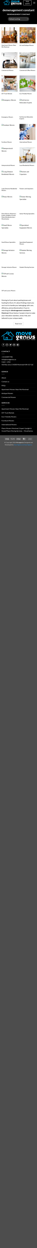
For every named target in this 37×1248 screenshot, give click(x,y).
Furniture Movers (7, 142)
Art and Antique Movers (27, 45)
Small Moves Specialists (9, 242)
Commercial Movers (7, 70)
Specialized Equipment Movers (26, 243)
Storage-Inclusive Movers (9, 267)
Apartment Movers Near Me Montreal (9, 46)
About (4, 378)
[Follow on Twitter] (10, 344)
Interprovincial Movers (8, 165)
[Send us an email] (14, 344)
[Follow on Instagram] (7, 344)
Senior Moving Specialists (27, 213)
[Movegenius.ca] (12, 2)
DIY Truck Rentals (7, 93)
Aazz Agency (28, 445)
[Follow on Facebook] (3, 344)
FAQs (4, 385)
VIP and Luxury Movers (8, 290)
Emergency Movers (7, 117)
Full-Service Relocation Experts (26, 118)
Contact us (5, 382)
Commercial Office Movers (27, 70)
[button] (34, 2)
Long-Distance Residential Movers (9, 189)
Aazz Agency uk (19, 445)
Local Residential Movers (27, 165)
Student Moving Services (27, 267)
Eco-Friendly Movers (26, 93)
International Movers (26, 142)
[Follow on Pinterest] (17, 344)
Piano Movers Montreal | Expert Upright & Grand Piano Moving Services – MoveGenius (9, 216)
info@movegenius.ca (9, 359)
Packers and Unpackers (26, 188)
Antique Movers (7, 393)
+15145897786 (7, 357)
